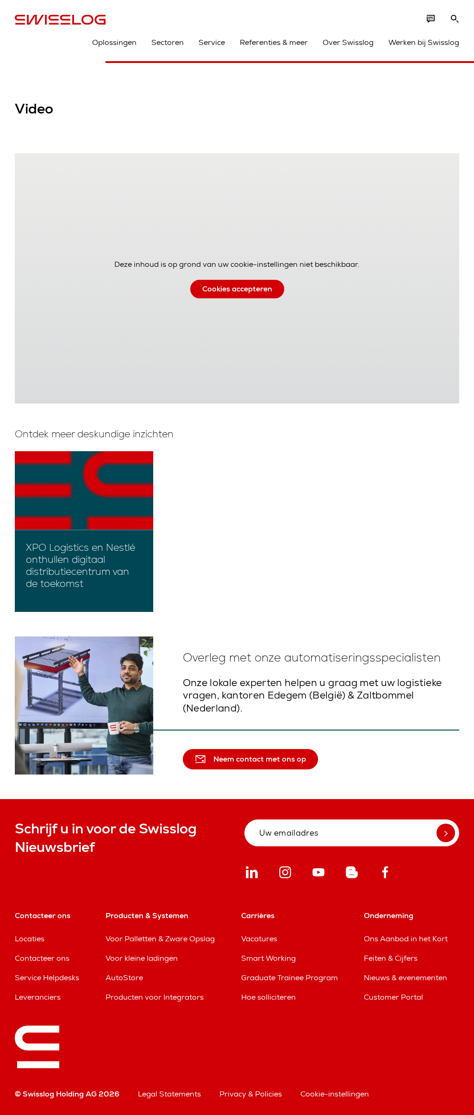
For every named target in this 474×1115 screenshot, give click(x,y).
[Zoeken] (454, 19)
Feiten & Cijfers (391, 958)
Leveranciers (38, 997)
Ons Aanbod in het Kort (406, 939)
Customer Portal (393, 997)
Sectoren (167, 42)
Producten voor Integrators (155, 997)
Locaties (29, 939)
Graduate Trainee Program (289, 978)
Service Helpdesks (47, 978)
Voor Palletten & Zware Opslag (160, 939)
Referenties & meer (274, 42)
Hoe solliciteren (268, 997)
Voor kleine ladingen (142, 958)
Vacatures (259, 939)
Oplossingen (114, 42)
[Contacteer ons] (430, 19)
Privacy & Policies (250, 1094)
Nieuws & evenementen (405, 978)
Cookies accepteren (237, 289)
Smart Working (268, 958)
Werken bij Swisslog (423, 42)
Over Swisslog (348, 42)
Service (212, 42)
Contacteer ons (42, 958)
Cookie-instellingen (334, 1094)
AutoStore (124, 978)
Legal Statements (169, 1094)
